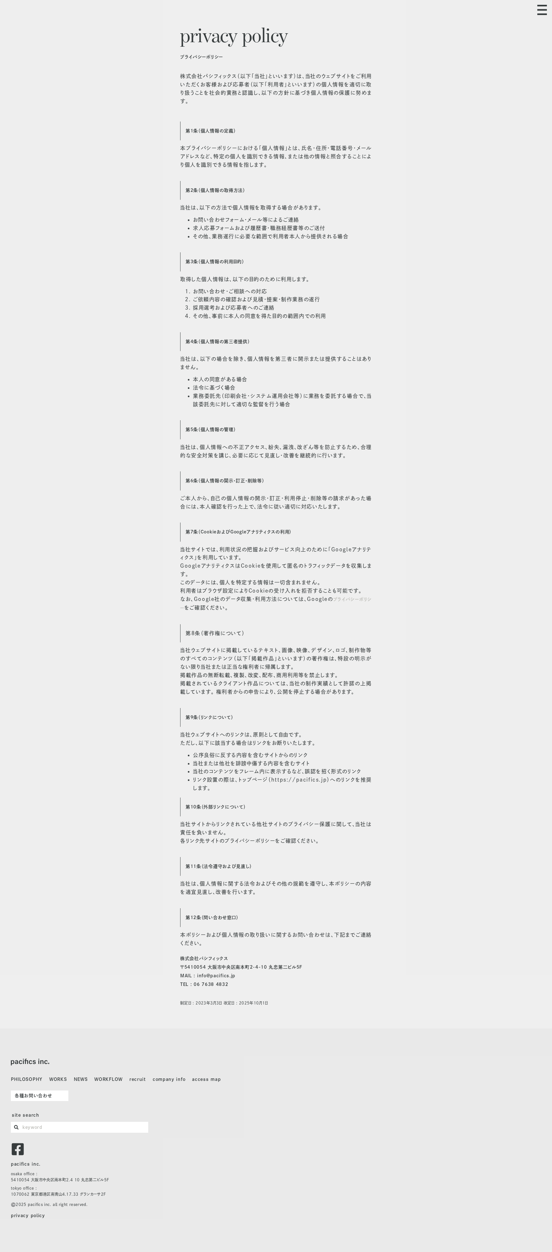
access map (206, 1079)
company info (169, 1079)
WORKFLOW (108, 1079)
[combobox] (79, 1127)
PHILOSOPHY (26, 1079)
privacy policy (28, 1215)
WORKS (58, 1079)
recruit (137, 1079)
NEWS (81, 1079)
